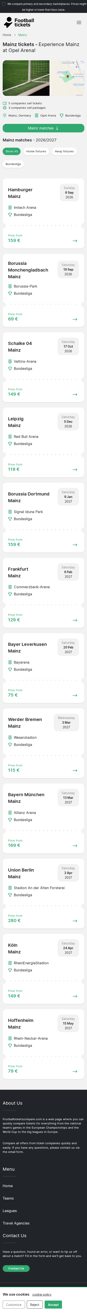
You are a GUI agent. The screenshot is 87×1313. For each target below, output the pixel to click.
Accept (53, 1305)
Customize (13, 1305)
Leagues (10, 1210)
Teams (8, 1198)
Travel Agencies (16, 1223)
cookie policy (42, 1294)
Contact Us (16, 1268)
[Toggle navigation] (79, 22)
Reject (34, 1305)
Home (8, 1186)
